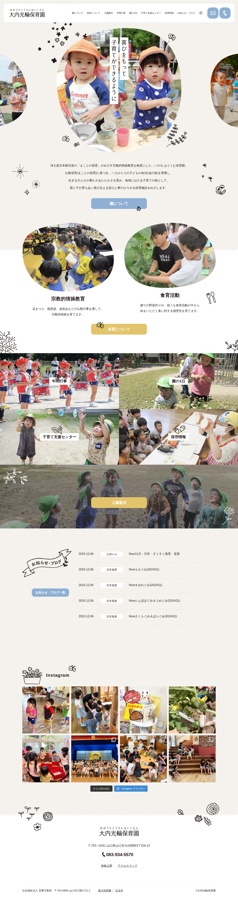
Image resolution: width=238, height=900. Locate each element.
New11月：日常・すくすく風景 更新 (154, 553)
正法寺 (119, 890)
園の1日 (133, 13)
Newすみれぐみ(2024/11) (145, 585)
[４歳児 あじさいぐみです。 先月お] (192, 709)
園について (77, 13)
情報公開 (106, 865)
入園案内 (108, 13)
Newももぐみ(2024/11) (144, 569)
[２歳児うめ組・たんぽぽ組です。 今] (45, 709)
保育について (93, 13)
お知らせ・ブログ (186, 13)
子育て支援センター (151, 13)
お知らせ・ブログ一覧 (50, 592)
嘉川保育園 (104, 890)
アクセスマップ (127, 865)
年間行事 (121, 13)
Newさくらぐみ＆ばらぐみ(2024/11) (153, 616)
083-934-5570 (119, 854)
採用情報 (169, 13)
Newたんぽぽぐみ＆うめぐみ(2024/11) (154, 600)
